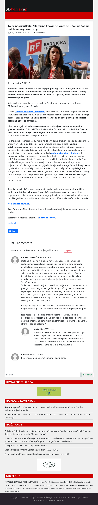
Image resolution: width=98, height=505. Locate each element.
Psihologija (47, 488)
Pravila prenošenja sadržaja (67, 497)
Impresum (50, 500)
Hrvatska (10, 481)
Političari (48, 482)
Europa (76, 485)
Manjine (19, 488)
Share (14, 231)
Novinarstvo (29, 488)
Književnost (9, 485)
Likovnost (40, 488)
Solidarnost (87, 488)
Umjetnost (76, 488)
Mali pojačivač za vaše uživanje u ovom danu (26, 445)
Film (87, 485)
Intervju (91, 485)
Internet (7, 491)
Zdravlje (35, 488)
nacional (12, 223)
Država (18, 481)
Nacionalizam (8, 488)
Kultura (78, 482)
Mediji (88, 482)
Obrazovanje (58, 488)
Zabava (70, 488)
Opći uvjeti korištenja (42, 497)
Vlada (71, 485)
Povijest (42, 482)
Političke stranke (34, 485)
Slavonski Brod (69, 482)
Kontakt (61, 500)
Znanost (81, 488)
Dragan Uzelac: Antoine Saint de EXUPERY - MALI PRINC (31, 449)
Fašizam (82, 485)
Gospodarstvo (57, 482)
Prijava (68, 250)
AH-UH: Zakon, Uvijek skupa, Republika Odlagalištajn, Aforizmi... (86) (37, 454)
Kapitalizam (23, 485)
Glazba (14, 488)
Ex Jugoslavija (63, 485)
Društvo (34, 481)
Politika (26, 481)
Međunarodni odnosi (49, 485)
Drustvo (12, 491)
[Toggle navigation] (9, 15)
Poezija (52, 488)
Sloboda (17, 491)
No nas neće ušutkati (18, 203)
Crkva (23, 488)
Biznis (16, 485)
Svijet (83, 482)
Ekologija (65, 488)
